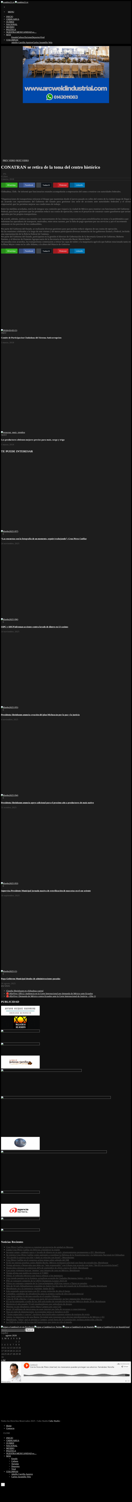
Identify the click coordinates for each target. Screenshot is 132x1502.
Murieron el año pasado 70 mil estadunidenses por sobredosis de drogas (39, 1304)
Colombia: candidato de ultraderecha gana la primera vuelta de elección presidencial (45, 1293)
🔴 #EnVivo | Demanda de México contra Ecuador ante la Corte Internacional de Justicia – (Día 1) (51, 996)
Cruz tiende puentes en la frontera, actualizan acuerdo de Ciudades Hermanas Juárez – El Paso (49, 1278)
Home (9, 1426)
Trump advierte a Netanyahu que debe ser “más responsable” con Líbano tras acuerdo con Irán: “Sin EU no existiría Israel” (62, 1265)
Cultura (21, 37)
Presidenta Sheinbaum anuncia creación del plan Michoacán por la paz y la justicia (40, 714)
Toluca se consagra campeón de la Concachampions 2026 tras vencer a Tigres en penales (46, 1283)
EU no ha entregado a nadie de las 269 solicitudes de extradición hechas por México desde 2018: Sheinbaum (55, 1301)
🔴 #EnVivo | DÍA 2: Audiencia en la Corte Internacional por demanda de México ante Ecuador (49, 993)
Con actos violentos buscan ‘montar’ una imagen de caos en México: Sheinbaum (43, 1270)
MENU (11, 12)
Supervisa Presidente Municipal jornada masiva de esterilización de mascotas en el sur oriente (46, 891)
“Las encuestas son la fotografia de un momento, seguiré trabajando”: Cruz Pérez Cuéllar (44, 538)
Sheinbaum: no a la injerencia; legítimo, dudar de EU (30, 1288)
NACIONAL (11, 24)
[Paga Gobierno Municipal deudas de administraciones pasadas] (66, 935)
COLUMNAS (12, 40)
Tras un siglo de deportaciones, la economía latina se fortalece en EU (37, 1312)
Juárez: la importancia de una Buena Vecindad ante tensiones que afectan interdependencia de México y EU (55, 1317)
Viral (42, 37)
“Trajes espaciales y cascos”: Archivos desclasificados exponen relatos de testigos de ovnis (48, 1314)
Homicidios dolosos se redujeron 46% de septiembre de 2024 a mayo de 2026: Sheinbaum (47, 1268)
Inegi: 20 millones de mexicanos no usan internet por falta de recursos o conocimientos (46, 1309)
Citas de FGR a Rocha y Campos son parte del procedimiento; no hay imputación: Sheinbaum (48, 1299)
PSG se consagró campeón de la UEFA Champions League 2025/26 (36, 1281)
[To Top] (2, 1481)
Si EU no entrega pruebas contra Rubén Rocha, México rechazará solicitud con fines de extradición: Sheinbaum (57, 1262)
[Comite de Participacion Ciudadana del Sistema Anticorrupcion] (9, 330)
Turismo (28, 37)
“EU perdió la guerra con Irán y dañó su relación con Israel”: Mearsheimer (40, 1257)
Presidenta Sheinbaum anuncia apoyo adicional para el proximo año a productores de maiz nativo (47, 802)
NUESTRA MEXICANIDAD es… (21, 32)
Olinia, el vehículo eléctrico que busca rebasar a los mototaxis (34, 1275)
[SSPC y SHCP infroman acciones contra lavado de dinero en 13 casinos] (66, 583)
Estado (14, 37)
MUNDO (10, 27)
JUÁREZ (10, 22)
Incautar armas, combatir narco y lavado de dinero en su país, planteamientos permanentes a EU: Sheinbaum (55, 1252)
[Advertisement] (66, 1402)
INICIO (9, 16)
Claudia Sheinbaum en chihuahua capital (24, 991)
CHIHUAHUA (12, 19)
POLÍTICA (11, 29)
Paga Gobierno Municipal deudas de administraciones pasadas (30, 978)
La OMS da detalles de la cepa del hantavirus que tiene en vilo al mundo (39, 1322)
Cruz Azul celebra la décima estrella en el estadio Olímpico (33, 1296)
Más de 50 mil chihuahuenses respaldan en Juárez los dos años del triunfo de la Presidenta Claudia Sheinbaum (56, 1286)
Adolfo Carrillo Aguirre (22, 42)
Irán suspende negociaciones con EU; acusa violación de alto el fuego (38, 1291)
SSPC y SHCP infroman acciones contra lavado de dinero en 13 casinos (34, 627)
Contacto (10, 1428)
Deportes (36, 37)
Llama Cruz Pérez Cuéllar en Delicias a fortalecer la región (33, 1250)
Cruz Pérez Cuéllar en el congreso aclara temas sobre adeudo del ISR (37, 1260)
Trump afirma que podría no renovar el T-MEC (27, 1273)
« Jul (3, 1360)
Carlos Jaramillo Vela (42, 42)
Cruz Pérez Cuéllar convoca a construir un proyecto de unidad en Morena (39, 1247)
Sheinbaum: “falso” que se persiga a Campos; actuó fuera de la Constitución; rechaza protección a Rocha (54, 1319)
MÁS (8, 34)
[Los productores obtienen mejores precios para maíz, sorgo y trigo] (13, 432)
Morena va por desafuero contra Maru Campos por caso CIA (33, 1306)
